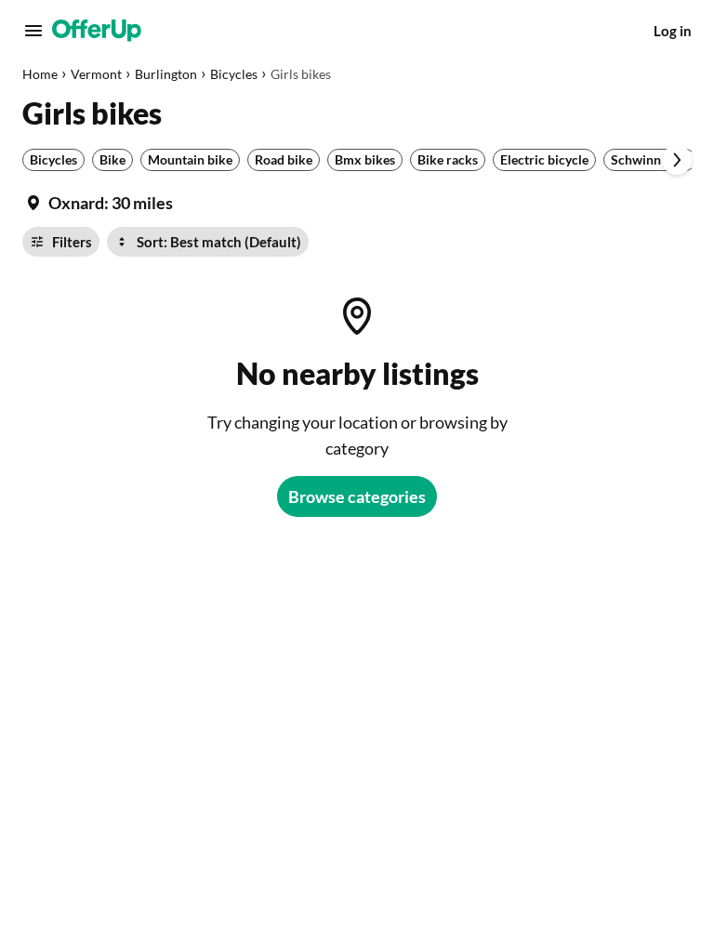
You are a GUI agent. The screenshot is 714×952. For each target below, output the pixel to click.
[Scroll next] (677, 160)
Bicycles (234, 74)
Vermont (96, 74)
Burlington (166, 74)
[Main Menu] (33, 31)
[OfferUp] (96, 31)
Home (40, 74)
